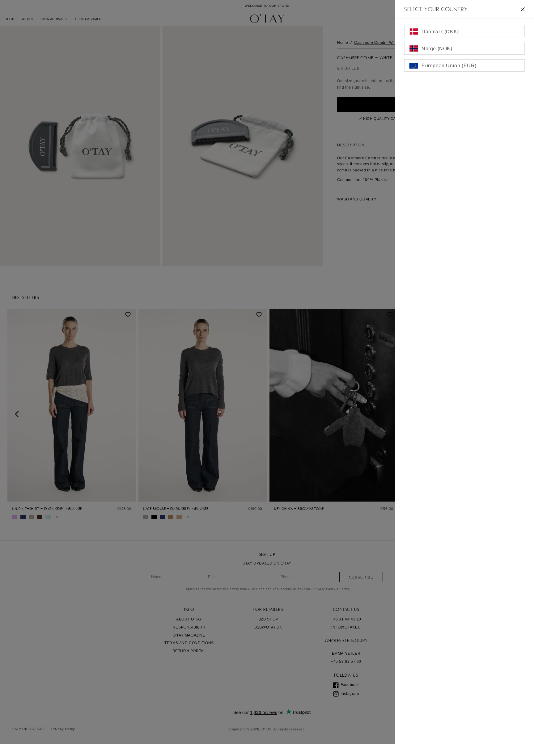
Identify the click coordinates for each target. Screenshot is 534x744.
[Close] (523, 9)
